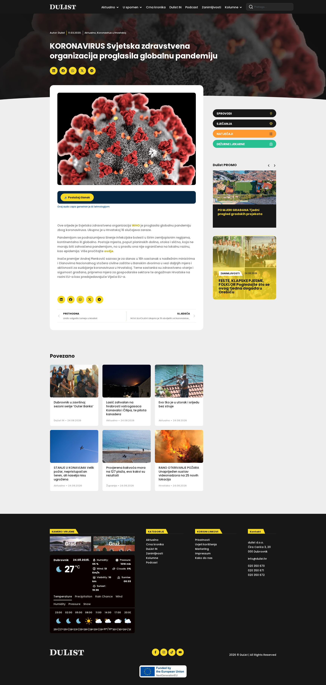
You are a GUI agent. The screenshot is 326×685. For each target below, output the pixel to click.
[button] (54, 71)
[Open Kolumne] (240, 7)
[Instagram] (163, 652)
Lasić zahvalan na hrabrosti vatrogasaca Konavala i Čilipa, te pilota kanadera (126, 408)
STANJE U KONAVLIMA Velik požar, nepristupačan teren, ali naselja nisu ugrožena (74, 473)
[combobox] (269, 7)
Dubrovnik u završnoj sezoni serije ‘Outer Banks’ (73, 404)
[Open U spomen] (140, 7)
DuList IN (59, 420)
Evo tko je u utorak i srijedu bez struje (179, 404)
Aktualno (90, 33)
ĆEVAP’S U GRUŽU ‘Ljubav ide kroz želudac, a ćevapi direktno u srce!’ (268, 214)
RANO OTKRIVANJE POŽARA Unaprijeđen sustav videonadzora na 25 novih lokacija (179, 473)
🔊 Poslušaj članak (77, 197)
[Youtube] (180, 652)
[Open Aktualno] (117, 7)
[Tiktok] (171, 652)
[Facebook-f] (155, 652)
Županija (111, 485)
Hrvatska (164, 485)
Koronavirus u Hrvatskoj (111, 33)
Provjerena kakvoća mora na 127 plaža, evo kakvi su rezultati (125, 471)
